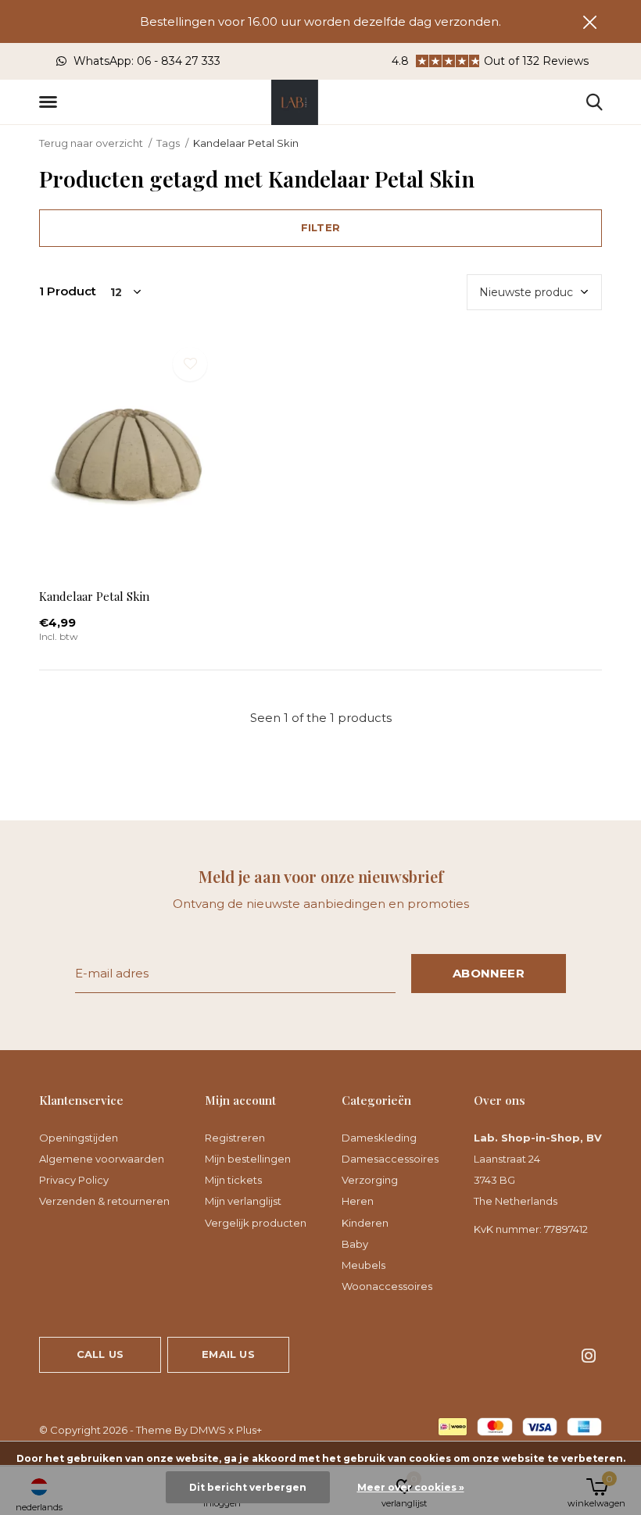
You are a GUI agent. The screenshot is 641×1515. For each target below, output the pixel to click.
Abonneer (489, 973)
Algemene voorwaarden (101, 1158)
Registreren (235, 1137)
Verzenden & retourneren (104, 1201)
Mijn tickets (233, 1180)
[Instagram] (589, 1355)
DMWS (208, 1430)
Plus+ (249, 1430)
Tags (168, 143)
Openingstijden (78, 1137)
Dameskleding (379, 1137)
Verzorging (370, 1180)
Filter (320, 227)
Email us (228, 1354)
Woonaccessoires (387, 1286)
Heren (358, 1201)
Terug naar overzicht (91, 143)
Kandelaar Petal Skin (94, 596)
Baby (355, 1244)
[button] (51, 102)
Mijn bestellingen (248, 1158)
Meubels (363, 1265)
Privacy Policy (74, 1180)
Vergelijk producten (255, 1223)
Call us (100, 1354)
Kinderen (365, 1223)
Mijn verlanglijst (243, 1201)
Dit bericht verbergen (247, 1487)
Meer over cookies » (410, 1487)
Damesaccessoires (390, 1158)
